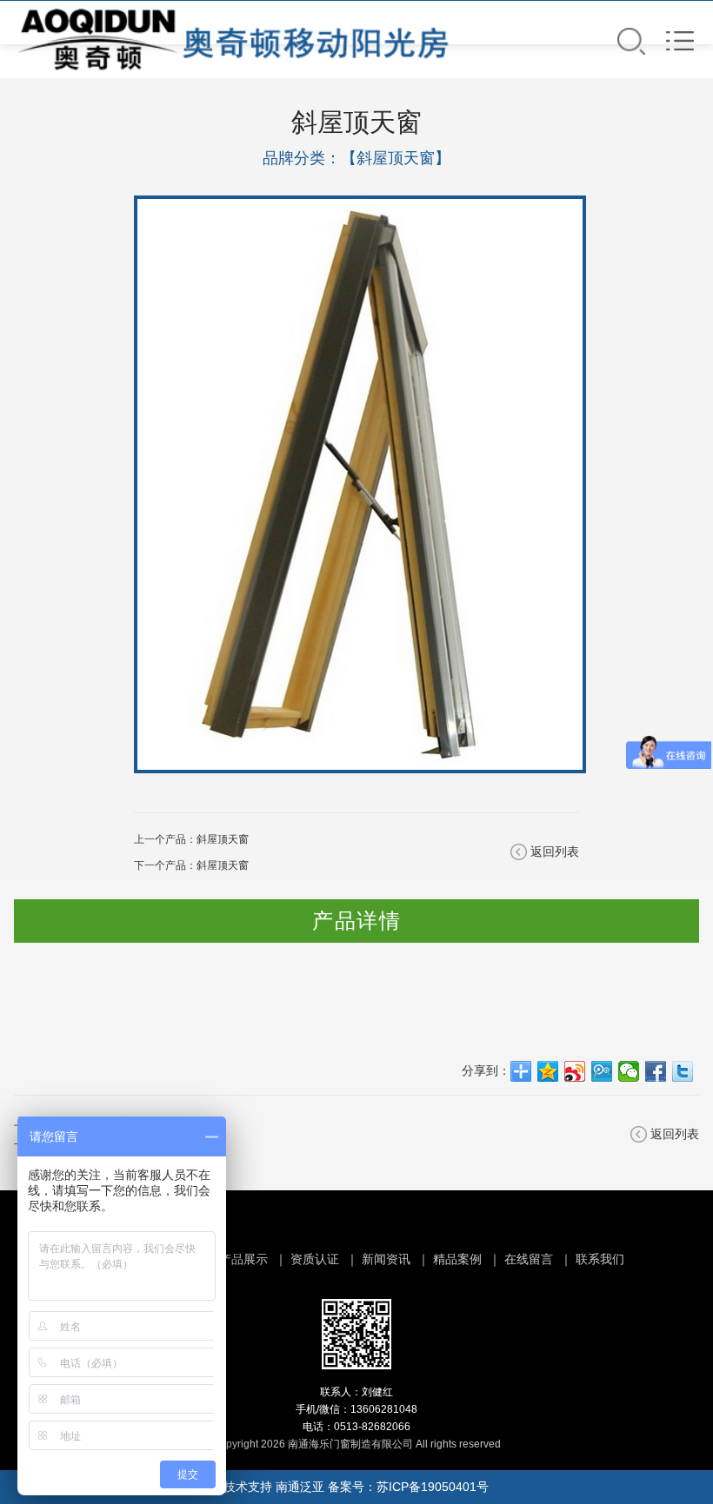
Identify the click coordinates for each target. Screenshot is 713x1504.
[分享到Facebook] (656, 1071)
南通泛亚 (300, 1487)
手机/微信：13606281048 (356, 1409)
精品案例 (457, 1259)
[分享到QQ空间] (548, 1071)
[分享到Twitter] (683, 1071)
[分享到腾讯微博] (602, 1071)
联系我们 (600, 1259)
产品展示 (243, 1259)
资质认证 (314, 1259)
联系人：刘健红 (356, 1392)
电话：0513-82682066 (356, 1427)
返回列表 (554, 851)
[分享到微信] (629, 1071)
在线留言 (528, 1259)
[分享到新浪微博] (575, 1071)
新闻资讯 (386, 1259)
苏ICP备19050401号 (432, 1487)
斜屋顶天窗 (223, 839)
